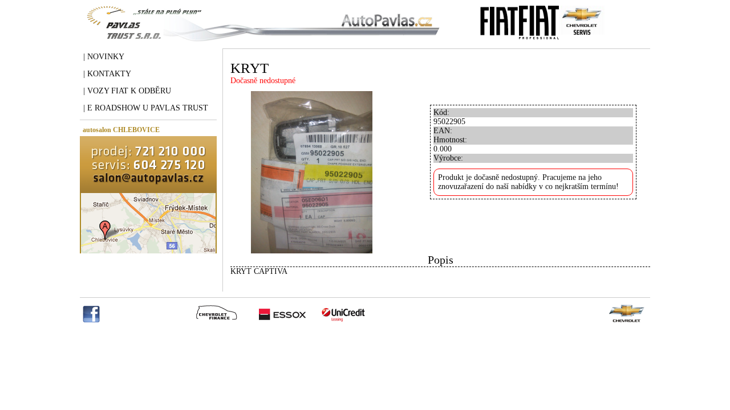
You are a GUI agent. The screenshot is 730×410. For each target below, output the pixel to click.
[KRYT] (311, 251)
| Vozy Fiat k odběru (127, 91)
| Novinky (103, 56)
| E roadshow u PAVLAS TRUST (145, 108)
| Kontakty (107, 73)
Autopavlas (260, 31)
